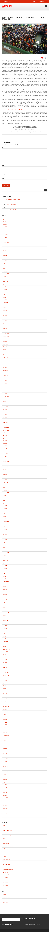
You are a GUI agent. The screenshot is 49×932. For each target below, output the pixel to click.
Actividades (5, 825)
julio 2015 (5, 563)
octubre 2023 (5, 307)
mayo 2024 (5, 289)
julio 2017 (5, 503)
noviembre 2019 (6, 430)
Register (45, 1)
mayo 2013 (5, 628)
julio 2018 (5, 471)
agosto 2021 (5, 375)
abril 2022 (5, 354)
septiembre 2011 (6, 680)
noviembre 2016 (6, 524)
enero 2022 (5, 362)
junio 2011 (5, 688)
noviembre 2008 (6, 766)
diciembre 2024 (6, 271)
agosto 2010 (5, 714)
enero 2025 (5, 268)
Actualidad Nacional (16, 20)
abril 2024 (5, 292)
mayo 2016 (5, 539)
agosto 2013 (5, 620)
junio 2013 (5, 625)
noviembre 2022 (6, 336)
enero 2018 (5, 487)
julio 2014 (5, 591)
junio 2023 (5, 318)
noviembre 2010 (6, 706)
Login (34, 1)
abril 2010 (5, 724)
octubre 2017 (5, 495)
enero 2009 (5, 761)
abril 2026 (5, 229)
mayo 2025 (5, 258)
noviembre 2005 (6, 805)
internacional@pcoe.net (30, 918)
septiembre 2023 (6, 310)
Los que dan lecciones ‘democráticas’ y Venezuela (16, 201)
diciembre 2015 (6, 550)
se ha (10, 109)
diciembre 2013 (6, 610)
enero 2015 (5, 578)
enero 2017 (5, 518)
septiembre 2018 (6, 466)
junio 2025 (5, 255)
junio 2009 (5, 748)
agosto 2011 (5, 683)
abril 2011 (5, 693)
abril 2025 (5, 260)
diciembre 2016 (6, 521)
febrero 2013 (5, 636)
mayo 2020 (5, 414)
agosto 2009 (5, 745)
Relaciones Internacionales (8, 869)
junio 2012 (5, 657)
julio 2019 (5, 440)
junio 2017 (5, 505)
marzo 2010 (5, 727)
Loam (4, 209)
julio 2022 (5, 346)
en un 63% (19, 109)
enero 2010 (5, 732)
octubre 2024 (5, 276)
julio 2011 (5, 685)
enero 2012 (5, 670)
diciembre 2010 (6, 703)
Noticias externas (6, 859)
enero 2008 (5, 784)
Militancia (5, 856)
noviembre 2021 (6, 367)
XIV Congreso (5, 877)
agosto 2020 (5, 406)
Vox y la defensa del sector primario (13, 199)
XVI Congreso (5, 882)
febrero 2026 (5, 234)
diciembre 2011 (6, 672)
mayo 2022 (5, 351)
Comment (3, 147)
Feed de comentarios (7, 899)
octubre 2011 (5, 677)
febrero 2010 (5, 730)
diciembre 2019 (6, 427)
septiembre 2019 (6, 435)
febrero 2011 (5, 698)
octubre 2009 (5, 740)
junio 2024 (5, 286)
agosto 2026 (5, 219)
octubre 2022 (5, 338)
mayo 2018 (5, 477)
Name (3, 165)
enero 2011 (5, 701)
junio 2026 (5, 224)
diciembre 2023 (6, 302)
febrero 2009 (5, 758)
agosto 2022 (5, 344)
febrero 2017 (5, 516)
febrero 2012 (5, 667)
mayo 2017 (5, 508)
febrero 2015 (5, 576)
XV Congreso (5, 880)
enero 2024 (5, 299)
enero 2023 (5, 331)
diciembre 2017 (6, 490)
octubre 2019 (5, 432)
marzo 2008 (5, 782)
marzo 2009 (5, 756)
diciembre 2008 (6, 763)
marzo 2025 (5, 263)
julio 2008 (5, 776)
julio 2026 (5, 221)
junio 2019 (5, 443)
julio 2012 (5, 654)
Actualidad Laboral (6, 833)
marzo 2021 (5, 388)
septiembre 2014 (6, 589)
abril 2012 (5, 662)
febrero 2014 (5, 604)
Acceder (4, 894)
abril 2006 (5, 800)
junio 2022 (5, 349)
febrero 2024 (5, 297)
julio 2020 (5, 409)
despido (7, 109)
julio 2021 (5, 378)
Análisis (4, 838)
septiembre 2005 (6, 808)
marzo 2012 (5, 664)
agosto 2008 (5, 774)
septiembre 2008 (6, 771)
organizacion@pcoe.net (7, 1)
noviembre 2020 (6, 398)
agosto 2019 (5, 438)
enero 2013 (5, 638)
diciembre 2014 (6, 581)
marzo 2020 (5, 419)
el (5, 109)
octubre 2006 (5, 795)
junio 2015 (5, 565)
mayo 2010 (5, 722)
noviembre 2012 (6, 644)
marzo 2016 (5, 542)
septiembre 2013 (6, 617)
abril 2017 (5, 511)
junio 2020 (5, 411)
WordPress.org (6, 902)
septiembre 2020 (6, 404)
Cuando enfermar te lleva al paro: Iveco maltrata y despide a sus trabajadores (23, 18)
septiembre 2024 (6, 278)
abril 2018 (5, 479)
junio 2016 (5, 537)
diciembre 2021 (6, 365)
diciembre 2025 (6, 239)
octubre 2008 (5, 769)
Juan (4, 199)
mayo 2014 (5, 597)
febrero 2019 (5, 453)
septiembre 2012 (6, 649)
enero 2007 (5, 792)
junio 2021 (5, 380)
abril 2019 (5, 448)
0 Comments (8, 20)
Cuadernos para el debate (8, 846)
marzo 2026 (5, 232)
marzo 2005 (5, 816)
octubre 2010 (5, 709)
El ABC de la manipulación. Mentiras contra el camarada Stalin (19, 207)
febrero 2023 (5, 328)
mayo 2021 (5, 383)
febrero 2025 (5, 265)
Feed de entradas (6, 897)
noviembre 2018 (6, 461)
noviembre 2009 (6, 737)
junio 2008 (5, 779)
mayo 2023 (5, 320)
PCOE (4, 861)
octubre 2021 (5, 370)
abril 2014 (5, 599)
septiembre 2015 (6, 557)
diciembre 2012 (6, 641)
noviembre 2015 (6, 552)
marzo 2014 (5, 602)
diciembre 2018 (6, 458)
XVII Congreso (5, 885)
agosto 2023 (5, 312)
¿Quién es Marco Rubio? (11, 204)
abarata (14, 109)
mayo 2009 (5, 750)
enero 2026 (5, 237)
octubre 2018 (5, 464)
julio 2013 (5, 623)
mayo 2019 (5, 445)
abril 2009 (5, 753)
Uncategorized (6, 874)
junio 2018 (5, 474)
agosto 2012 (5, 651)
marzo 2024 (5, 294)
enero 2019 (5, 456)
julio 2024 (5, 284)
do (16, 109)
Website (3, 178)
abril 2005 (5, 813)
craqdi (4, 201)
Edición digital (5, 848)
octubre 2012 (5, 646)
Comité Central (6, 843)
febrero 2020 (5, 422)
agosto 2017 (5, 500)
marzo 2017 (5, 513)
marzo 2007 (5, 790)
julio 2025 (5, 252)
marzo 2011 (5, 696)
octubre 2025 (5, 245)
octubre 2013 (5, 615)
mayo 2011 (5, 690)
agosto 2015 (5, 560)
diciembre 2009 (6, 735)
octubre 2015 (5, 555)
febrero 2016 (5, 544)
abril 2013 (5, 630)
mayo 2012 (5, 659)
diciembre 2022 (6, 333)
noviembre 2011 (6, 675)
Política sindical (6, 867)
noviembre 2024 (6, 273)
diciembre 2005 (6, 803)
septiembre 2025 (6, 247)
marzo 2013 (5, 633)
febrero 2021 (5, 391)
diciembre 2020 (6, 396)
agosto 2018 (5, 469)
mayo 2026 (5, 226)
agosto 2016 (5, 531)
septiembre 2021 (6, 372)
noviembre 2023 (6, 305)
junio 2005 (5, 810)
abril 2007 (5, 787)
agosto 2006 (5, 797)
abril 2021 (5, 385)
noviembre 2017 (6, 492)
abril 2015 (5, 570)
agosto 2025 (5, 250)
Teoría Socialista (6, 872)
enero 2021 (5, 393)
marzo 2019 (5, 451)
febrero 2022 (5, 359)
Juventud (4, 853)
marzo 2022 (5, 357)
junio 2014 (5, 594)
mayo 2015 (5, 568)
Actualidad (5, 827)
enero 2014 (5, 607)
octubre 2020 (5, 401)
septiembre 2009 (6, 743)
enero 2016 (5, 547)
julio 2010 (5, 717)
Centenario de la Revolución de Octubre (10, 840)
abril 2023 (5, 323)
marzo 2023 (5, 325)
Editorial (4, 851)
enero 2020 (5, 424)
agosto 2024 (5, 281)
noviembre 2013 (6, 612)
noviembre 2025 (6, 242)
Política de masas (6, 864)
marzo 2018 (5, 482)
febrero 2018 (5, 484)
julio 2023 (5, 315)
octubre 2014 (5, 586)
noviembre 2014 (6, 584)
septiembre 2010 (6, 711)
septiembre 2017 (6, 497)
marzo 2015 (5, 573)
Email (3, 171)
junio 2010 (5, 719)
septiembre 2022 (6, 341)
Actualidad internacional (7, 830)
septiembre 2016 (6, 529)
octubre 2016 (5, 526)
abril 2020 (5, 417)
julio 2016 (5, 534)
